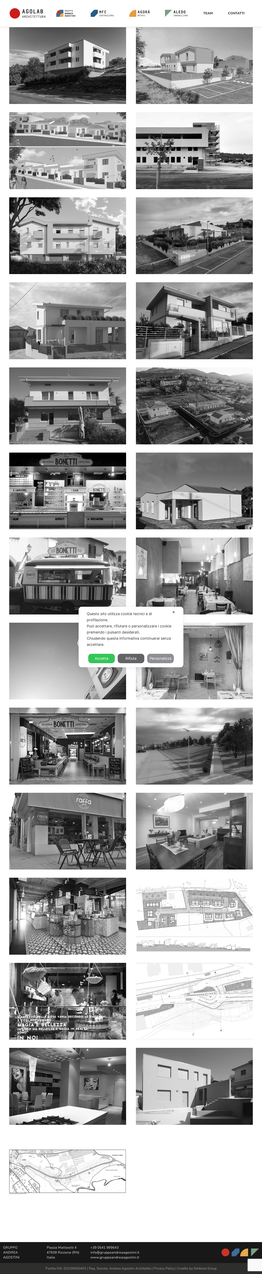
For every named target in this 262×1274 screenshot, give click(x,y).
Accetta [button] (101, 658)
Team (208, 13)
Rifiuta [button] (131, 658)
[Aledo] (177, 13)
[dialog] (131, 637)
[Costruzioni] (102, 13)
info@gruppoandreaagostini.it (114, 1252)
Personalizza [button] (161, 658)
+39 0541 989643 (104, 1247)
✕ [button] (173, 612)
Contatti (236, 13)
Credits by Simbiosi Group (197, 1268)
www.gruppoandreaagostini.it (114, 1257)
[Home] (66, 13)
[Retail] (139, 13)
